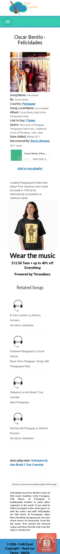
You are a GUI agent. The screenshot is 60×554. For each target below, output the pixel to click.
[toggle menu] (7, 21)
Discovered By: (20, 141)
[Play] (19, 158)
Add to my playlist (30, 168)
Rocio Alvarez (40, 141)
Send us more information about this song (34, 484)
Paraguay (28, 103)
